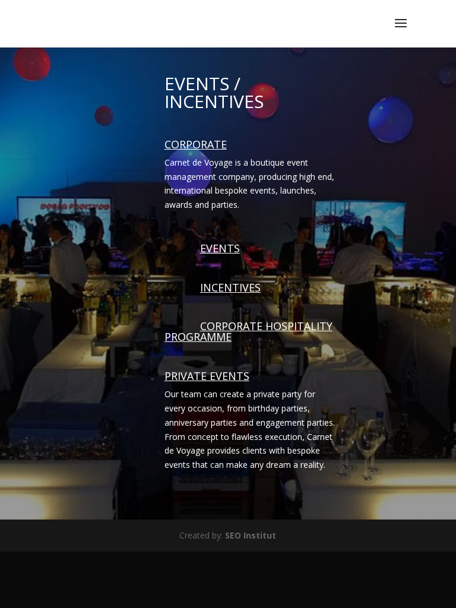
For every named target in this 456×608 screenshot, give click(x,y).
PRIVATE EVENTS (206, 376)
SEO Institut (250, 535)
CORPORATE (195, 144)
